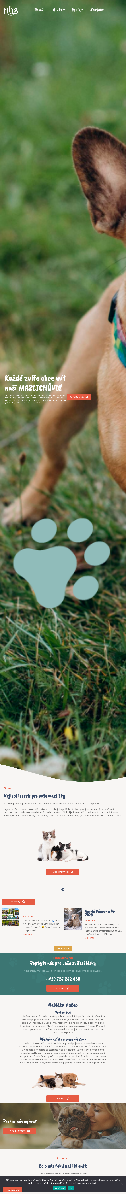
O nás (57, 10)
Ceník (76, 10)
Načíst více (63, 948)
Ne (71, 1188)
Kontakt (97, 10)
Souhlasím (60, 1188)
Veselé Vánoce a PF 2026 (100, 913)
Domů (38, 10)
